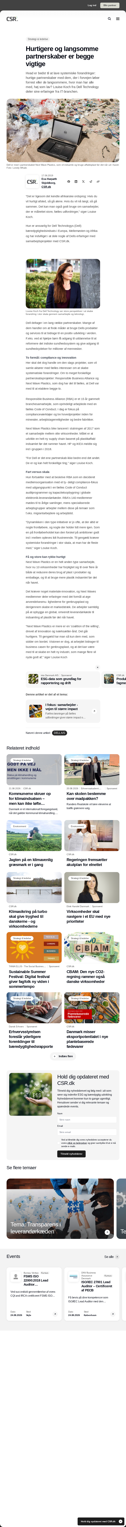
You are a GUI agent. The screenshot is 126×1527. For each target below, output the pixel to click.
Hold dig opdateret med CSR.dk (98, 1521)
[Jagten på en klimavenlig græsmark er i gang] (34, 843)
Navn (60, 1113)
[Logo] (12, 18)
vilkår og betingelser (77, 1143)
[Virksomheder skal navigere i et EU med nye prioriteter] (91, 898)
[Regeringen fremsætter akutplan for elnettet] (91, 843)
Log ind (92, 5)
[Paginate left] (9, 1209)
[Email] (91, 181)
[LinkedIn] (76, 181)
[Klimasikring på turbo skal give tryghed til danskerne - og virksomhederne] (34, 900)
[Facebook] (69, 181)
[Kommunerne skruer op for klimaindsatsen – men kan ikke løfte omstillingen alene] (34, 784)
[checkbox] (58, 1143)
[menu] (117, 18)
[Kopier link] (98, 181)
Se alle (109, 1257)
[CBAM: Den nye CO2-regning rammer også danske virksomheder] (91, 958)
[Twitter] (83, 181)
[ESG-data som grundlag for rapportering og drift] (63, 679)
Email (60, 1126)
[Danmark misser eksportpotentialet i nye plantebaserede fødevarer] (91, 1020)
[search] (109, 18)
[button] (97, 667)
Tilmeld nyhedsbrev (71, 1153)
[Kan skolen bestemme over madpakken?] (91, 782)
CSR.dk (46, 186)
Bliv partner (110, 5)
